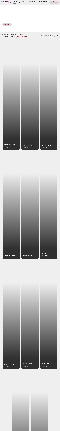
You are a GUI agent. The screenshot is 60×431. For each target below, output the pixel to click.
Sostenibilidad (32, 1)
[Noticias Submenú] (48, 1)
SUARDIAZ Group (15, 2)
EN (59, 2)
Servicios (24, 1)
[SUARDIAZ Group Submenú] (19, 2)
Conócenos (7, 24)
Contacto (40, 1)
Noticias (45, 1)
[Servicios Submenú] (27, 1)
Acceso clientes (54, 2)
